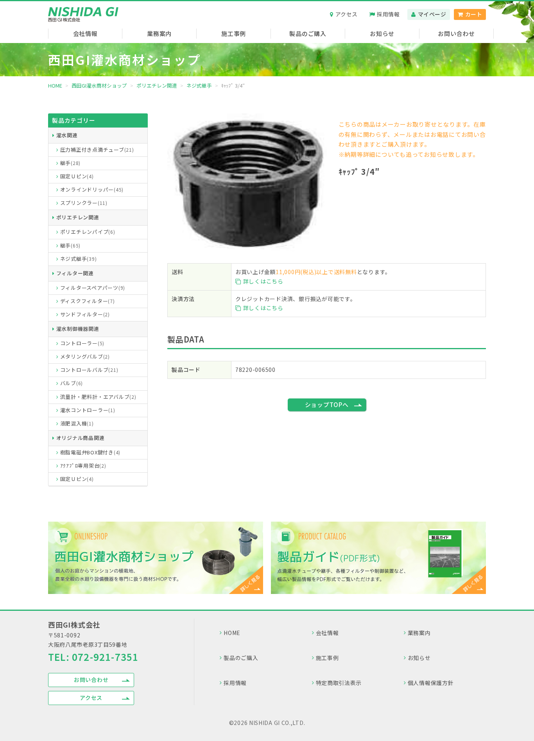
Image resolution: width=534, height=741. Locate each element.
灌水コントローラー (87, 410)
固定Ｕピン (77, 176)
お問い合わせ (91, 680)
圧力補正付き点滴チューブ (97, 149)
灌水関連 (67, 135)
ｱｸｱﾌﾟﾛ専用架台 (83, 465)
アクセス (346, 14)
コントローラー (82, 343)
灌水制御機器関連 (77, 328)
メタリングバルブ (85, 356)
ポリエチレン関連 (77, 217)
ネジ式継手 (78, 258)
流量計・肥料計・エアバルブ (98, 396)
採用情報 (388, 14)
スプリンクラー (84, 202)
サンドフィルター (85, 314)
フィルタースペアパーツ (92, 287)
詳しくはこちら (263, 281)
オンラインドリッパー (92, 189)
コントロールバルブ (89, 369)
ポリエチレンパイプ (87, 231)
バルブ (71, 383)
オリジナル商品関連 (80, 437)
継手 (70, 163)
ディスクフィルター (87, 301)
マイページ (432, 14)
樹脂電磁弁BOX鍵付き (90, 452)
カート (473, 14)
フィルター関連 (75, 273)
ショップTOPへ (327, 404)
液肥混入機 (77, 423)
